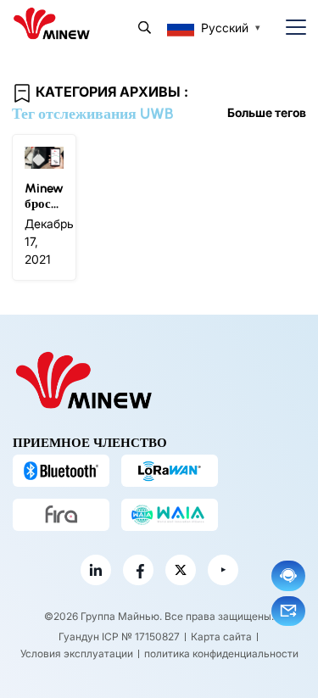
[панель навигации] (289, 27)
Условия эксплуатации (76, 653)
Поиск (144, 27)
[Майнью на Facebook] (138, 569)
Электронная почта (288, 611)
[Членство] (169, 515)
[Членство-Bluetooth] (61, 471)
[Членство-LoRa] (169, 471)
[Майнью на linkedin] (95, 569)
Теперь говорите (288, 575)
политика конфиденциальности (221, 653)
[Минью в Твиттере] (180, 569)
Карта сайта (221, 636)
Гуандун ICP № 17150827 (119, 636)
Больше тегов (266, 112)
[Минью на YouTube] (223, 569)
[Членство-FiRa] (61, 515)
